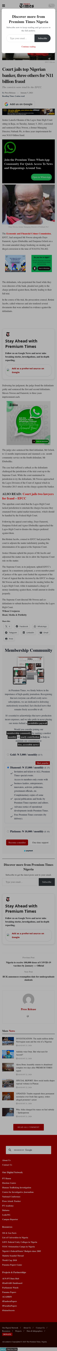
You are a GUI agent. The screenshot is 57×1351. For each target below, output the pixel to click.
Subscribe (42, 38)
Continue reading (28, 46)
